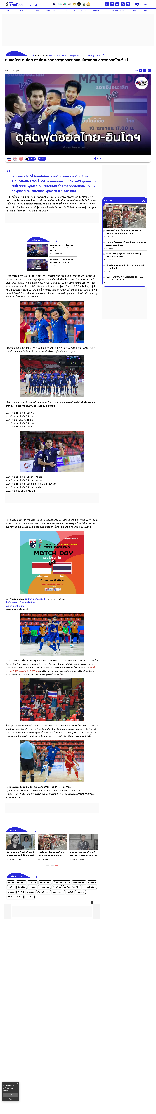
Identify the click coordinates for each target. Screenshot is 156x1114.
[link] (52, 250)
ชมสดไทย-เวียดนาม (15, 606)
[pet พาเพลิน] (69, 4)
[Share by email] (149, 70)
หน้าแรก (38, 55)
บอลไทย (11, 887)
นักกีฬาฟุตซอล (45, 882)
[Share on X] (144, 70)
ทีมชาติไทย (57, 887)
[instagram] (123, 4)
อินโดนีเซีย (21, 887)
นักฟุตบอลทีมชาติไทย (72, 887)
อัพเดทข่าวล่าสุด (43, 892)
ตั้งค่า (10, 1099)
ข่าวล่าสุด (30, 892)
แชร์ (136, 71)
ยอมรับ (10, 1095)
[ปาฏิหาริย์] (79, 4)
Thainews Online (15, 897)
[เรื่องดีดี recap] (60, 4)
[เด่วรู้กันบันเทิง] (64, 4)
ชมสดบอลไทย (44, 887)
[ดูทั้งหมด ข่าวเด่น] (143, 200)
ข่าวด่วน (11, 892)
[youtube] (117, 4)
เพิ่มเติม (5, 1091)
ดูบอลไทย (92, 882)
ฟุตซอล (11, 882)
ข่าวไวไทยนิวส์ (58, 892)
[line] (128, 4)
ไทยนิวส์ (70, 892)
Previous (94, 830)
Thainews (80, 892)
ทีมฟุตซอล (21, 882)
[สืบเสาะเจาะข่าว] (55, 4)
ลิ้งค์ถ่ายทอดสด (79, 882)
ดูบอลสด (32, 887)
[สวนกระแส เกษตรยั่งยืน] (84, 4)
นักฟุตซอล (32, 882)
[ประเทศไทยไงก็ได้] (88, 4)
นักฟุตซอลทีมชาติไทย (62, 882)
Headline (29, 897)
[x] (112, 4)
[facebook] (107, 4)
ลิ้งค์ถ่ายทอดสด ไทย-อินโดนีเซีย (20, 602)
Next (98, 830)
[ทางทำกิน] (74, 4)
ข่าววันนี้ (21, 892)
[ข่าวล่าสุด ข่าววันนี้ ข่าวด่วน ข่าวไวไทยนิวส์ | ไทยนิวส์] (16, 4)
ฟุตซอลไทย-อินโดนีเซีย (35, 599)
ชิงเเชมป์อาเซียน (89, 887)
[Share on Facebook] (140, 70)
